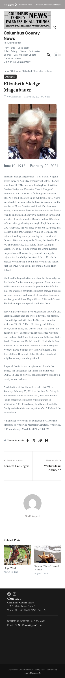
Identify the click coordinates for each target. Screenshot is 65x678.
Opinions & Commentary (17, 61)
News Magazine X (33, 672)
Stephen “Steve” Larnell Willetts (46, 567)
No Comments (14, 96)
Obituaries (34, 51)
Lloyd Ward (10, 568)
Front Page (9, 47)
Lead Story (23, 47)
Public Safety (10, 51)
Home (6, 71)
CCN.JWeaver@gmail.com (28, 625)
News (23, 51)
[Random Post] (54, 27)
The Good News (12, 58)
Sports (7, 54)
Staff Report (32, 516)
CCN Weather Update (25, 54)
